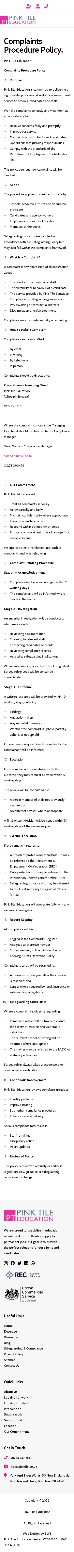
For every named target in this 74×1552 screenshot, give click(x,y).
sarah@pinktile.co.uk (18, 456)
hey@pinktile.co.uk (24, 1466)
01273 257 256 (21, 1458)
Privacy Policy (13, 1354)
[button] (69, 20)
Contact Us (11, 1365)
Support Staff (14, 1420)
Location (10, 1426)
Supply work (13, 1414)
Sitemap (9, 1360)
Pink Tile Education (37, 1512)
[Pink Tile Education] (18, 20)
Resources (11, 1337)
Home (8, 1326)
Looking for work (16, 1397)
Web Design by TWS (37, 1533)
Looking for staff (16, 1403)
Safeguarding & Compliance (23, 1348)
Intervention (12, 1409)
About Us (11, 1392)
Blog (7, 1343)
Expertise (10, 1331)
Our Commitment (16, 1431)
